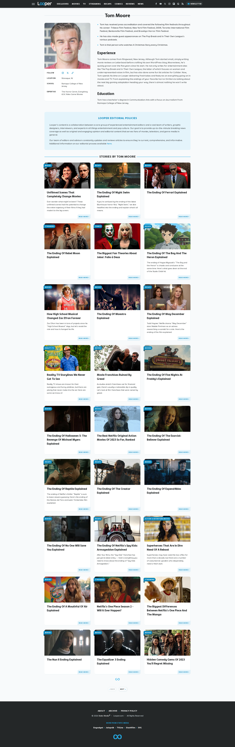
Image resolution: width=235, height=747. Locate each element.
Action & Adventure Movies (157, 519)
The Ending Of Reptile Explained (67, 489)
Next (122, 689)
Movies (76, 4)
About (101, 711)
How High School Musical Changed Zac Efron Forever (64, 316)
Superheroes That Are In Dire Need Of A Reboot (165, 547)
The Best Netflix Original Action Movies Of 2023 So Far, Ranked (116, 438)
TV (84, 4)
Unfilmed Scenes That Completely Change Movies (64, 194)
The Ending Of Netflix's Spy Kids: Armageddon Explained (117, 547)
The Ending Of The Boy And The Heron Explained (167, 255)
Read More (83, 217)
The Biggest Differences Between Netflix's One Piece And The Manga (167, 610)
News (141, 4)
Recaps (108, 4)
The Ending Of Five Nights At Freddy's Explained (164, 377)
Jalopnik (110, 727)
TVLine (120, 727)
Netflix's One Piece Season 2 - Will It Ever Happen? (115, 608)
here (109, 143)
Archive (113, 711)
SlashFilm (130, 727)
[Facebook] (156, 4)
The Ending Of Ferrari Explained (167, 192)
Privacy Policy (129, 711)
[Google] (178, 4)
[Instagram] (169, 4)
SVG (140, 727)
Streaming (95, 4)
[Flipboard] (174, 4)
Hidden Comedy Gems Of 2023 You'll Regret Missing (166, 661)
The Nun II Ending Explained (64, 659)
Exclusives (63, 4)
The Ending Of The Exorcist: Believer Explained (164, 438)
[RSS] (182, 4)
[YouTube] (160, 4)
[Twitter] (165, 4)
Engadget (98, 727)
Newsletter (196, 4)
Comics (119, 4)
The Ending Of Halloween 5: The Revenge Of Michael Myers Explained (67, 440)
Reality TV (49, 348)
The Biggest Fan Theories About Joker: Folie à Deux (117, 255)
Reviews (130, 4)
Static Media (104, 715)
